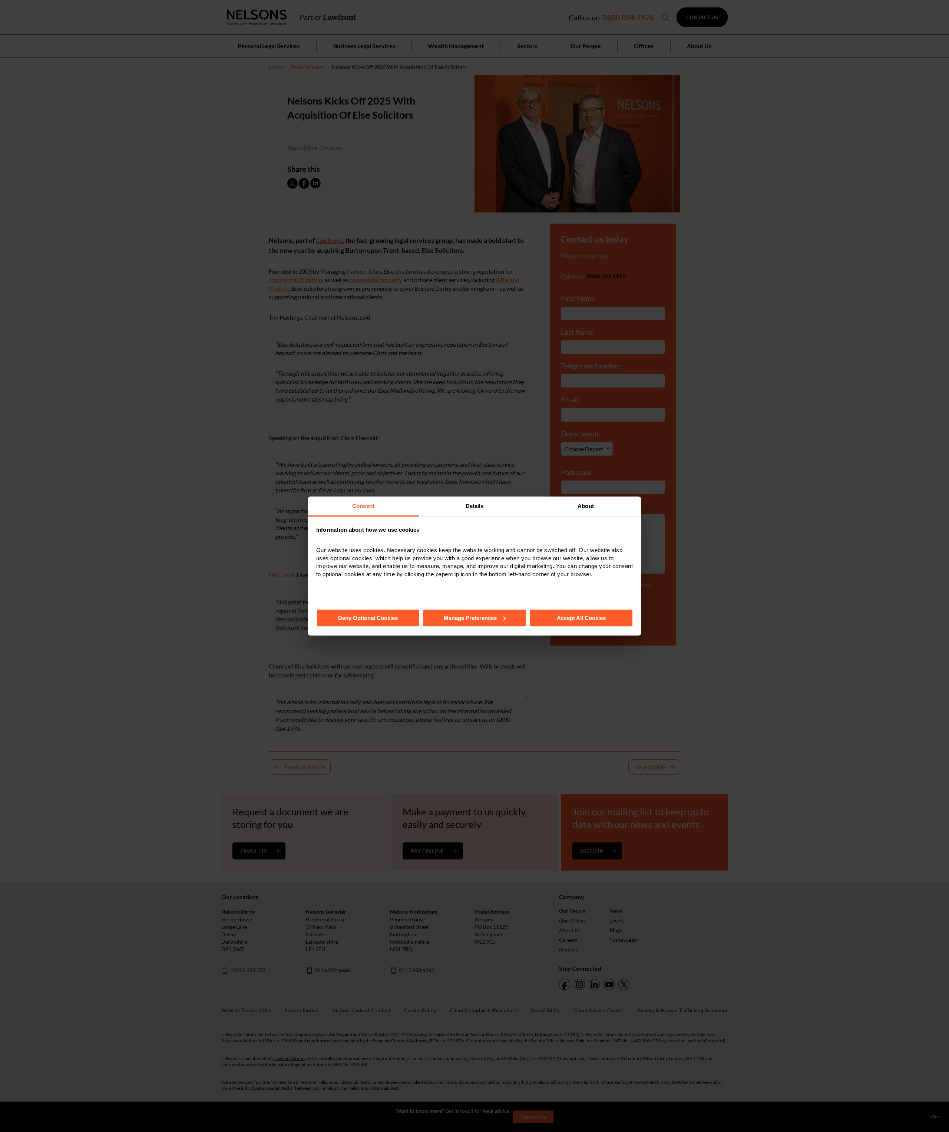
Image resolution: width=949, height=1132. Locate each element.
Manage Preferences (470, 618)
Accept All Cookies (581, 618)
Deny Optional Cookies (368, 618)
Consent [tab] (363, 506)
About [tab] (586, 506)
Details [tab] (475, 506)
